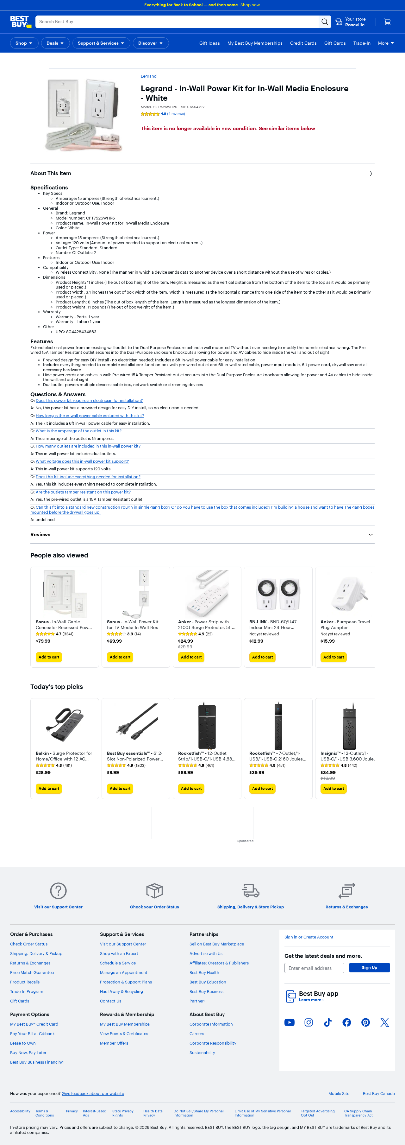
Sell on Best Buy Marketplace (217, 943)
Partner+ (198, 1000)
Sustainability (202, 1052)
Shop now (250, 4)
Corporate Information (211, 1024)
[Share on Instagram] (308, 1022)
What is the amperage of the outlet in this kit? (79, 430)
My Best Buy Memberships (125, 1024)
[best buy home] (21, 22)
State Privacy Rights (123, 1113)
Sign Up (369, 967)
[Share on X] (385, 1022)
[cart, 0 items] (387, 22)
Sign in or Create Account (308, 937)
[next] (369, 617)
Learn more (311, 999)
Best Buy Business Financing (37, 1062)
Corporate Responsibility (213, 1043)
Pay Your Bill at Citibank (32, 1033)
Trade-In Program (26, 991)
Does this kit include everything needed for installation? (88, 476)
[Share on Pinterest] (366, 1022)
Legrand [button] (149, 76)
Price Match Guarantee (32, 972)
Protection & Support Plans (126, 981)
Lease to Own (23, 1043)
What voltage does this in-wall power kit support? (82, 461)
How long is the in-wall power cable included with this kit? (90, 415)
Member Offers (114, 1043)
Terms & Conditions (44, 1113)
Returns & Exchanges (30, 962)
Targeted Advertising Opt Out (318, 1113)
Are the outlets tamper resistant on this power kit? (83, 491)
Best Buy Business (206, 991)
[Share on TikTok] (328, 1022)
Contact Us (110, 1000)
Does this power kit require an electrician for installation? (89, 400)
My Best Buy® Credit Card (34, 1024)
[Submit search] (325, 22)
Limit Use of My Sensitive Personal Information (263, 1113)
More (383, 43)
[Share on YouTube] (289, 1022)
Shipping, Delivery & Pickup (36, 953)
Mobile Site (338, 1093)
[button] (24, 43)
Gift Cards (19, 1000)
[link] (54, 634)
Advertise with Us (206, 953)
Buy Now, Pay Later (28, 1052)
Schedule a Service (118, 962)
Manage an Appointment (123, 972)
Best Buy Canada (379, 1093)
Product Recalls (25, 981)
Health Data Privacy (153, 1113)
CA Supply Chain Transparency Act (358, 1113)
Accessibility (20, 1111)
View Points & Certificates (124, 1033)
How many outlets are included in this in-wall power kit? (88, 445)
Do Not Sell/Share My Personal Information (199, 1113)
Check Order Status (28, 943)
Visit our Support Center (123, 943)
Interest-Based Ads (94, 1113)
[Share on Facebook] (347, 1022)
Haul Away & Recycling (121, 991)
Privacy (72, 1111)
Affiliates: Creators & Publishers (219, 962)
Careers (197, 1033)
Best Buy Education (208, 981)
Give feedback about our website (93, 1093)
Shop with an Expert (119, 953)
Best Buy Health (204, 972)
